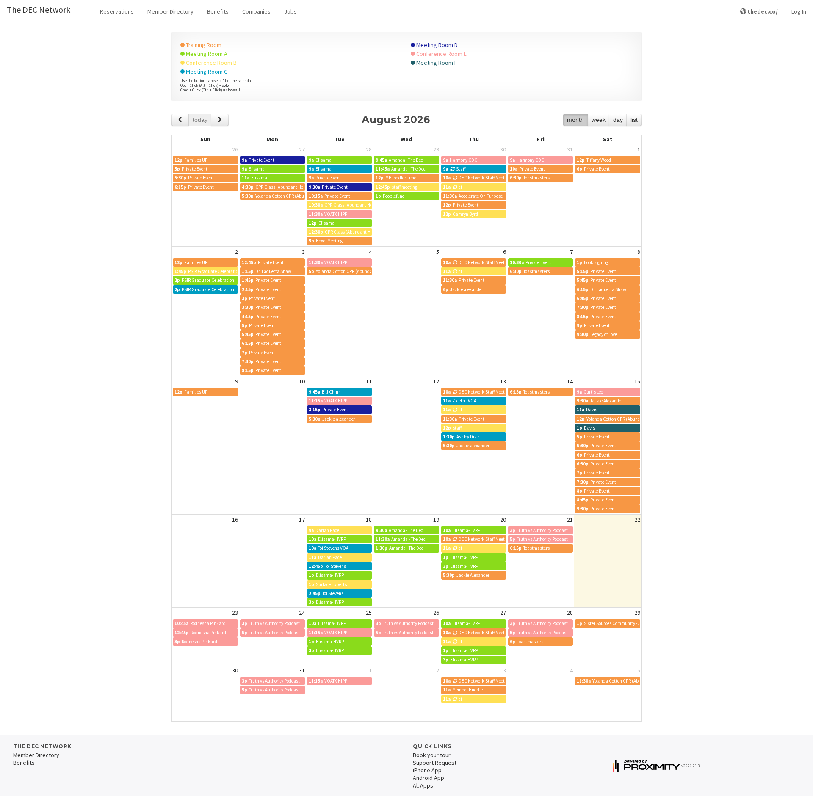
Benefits (218, 11)
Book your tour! (432, 755)
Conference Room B (211, 62)
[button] (117, 11)
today (200, 119)
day (618, 119)
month (575, 119)
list (634, 119)
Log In (798, 11)
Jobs (290, 11)
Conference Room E (441, 54)
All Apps (423, 785)
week (599, 119)
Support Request (434, 762)
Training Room (203, 45)
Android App (428, 778)
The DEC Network (38, 9)
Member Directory (170, 11)
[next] (219, 120)
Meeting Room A (206, 54)
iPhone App (427, 770)
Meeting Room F (436, 62)
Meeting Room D (436, 45)
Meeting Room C (206, 71)
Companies (256, 11)
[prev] (180, 120)
